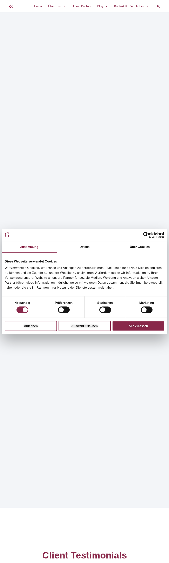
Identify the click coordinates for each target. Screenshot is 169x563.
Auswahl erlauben (84, 326)
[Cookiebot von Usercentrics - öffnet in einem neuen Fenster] (146, 235)
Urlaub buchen (81, 6)
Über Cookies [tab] (140, 247)
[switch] (64, 309)
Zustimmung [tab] (29, 247)
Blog (100, 6)
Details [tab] (85, 247)
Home (38, 6)
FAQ (158, 6)
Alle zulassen (138, 326)
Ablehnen (31, 326)
